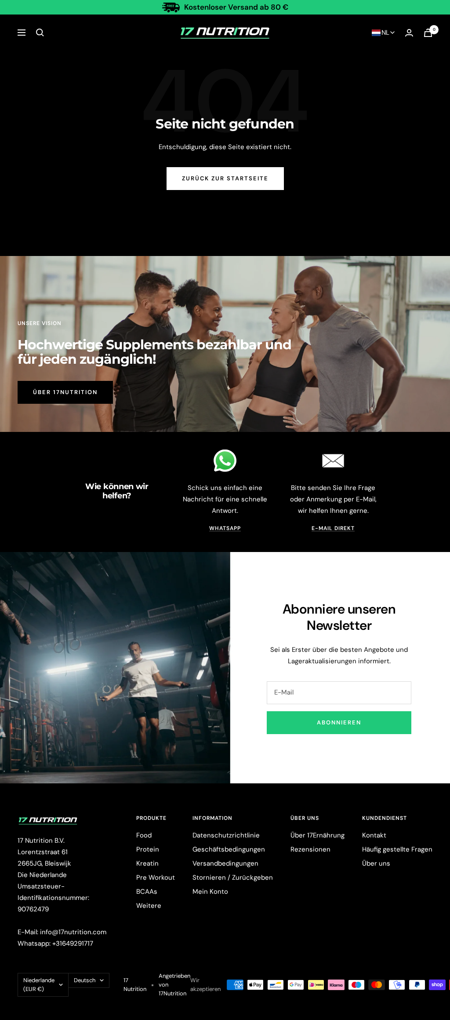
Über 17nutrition (65, 392)
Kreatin (147, 863)
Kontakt (374, 835)
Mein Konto (210, 891)
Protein (147, 849)
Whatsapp (225, 528)
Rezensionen (310, 849)
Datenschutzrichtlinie (226, 835)
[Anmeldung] (409, 33)
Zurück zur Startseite (225, 178)
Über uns (376, 863)
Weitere (148, 905)
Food (144, 835)
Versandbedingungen (225, 863)
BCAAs (146, 891)
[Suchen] (40, 33)
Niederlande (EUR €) (38, 984)
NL (385, 32)
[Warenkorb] (428, 33)
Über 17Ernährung (317, 835)
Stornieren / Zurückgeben (232, 877)
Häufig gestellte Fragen (397, 849)
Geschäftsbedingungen (228, 849)
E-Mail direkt (333, 528)
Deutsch (84, 980)
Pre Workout (155, 877)
